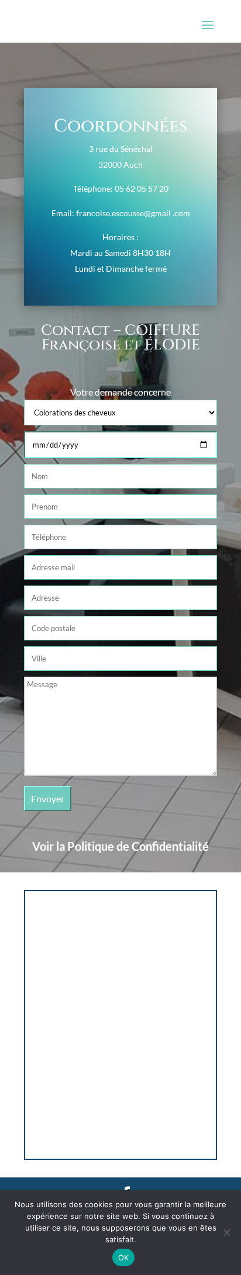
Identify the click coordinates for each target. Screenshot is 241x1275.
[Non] (226, 1232)
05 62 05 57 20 (141, 188)
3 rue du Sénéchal (121, 149)
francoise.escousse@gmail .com (133, 213)
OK (123, 1257)
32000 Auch (120, 164)
